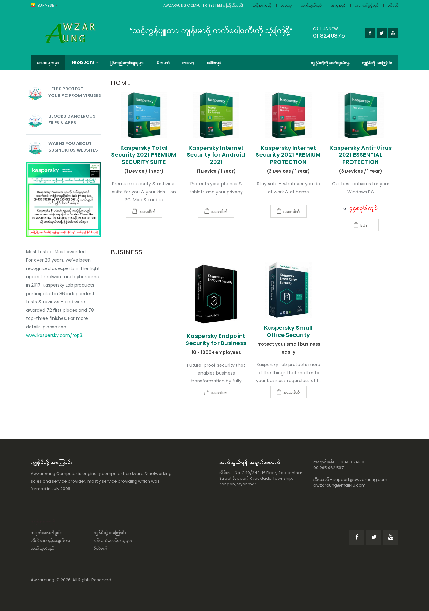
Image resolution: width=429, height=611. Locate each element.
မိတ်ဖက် (163, 62)
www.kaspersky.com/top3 (54, 335)
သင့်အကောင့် (262, 5)
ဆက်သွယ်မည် (311, 5)
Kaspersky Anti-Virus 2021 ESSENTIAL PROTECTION (360, 155)
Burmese (46, 5)
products (83, 62)
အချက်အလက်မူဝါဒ (47, 533)
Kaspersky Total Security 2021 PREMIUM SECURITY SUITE (143, 155)
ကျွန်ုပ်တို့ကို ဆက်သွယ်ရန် (330, 62)
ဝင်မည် (393, 5)
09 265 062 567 (328, 468)
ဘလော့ (286, 5)
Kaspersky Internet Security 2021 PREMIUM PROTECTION (288, 155)
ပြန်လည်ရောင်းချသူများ (127, 62)
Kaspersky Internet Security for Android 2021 (216, 155)
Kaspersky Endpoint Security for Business (216, 339)
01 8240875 (329, 36)
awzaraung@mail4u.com (339, 485)
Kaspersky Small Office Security (288, 331)
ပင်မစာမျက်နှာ (48, 62)
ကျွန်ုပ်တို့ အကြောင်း (377, 62)
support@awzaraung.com (360, 480)
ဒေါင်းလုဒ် (214, 62)
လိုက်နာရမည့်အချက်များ (51, 540)
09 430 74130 (351, 462)
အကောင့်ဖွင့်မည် (366, 5)
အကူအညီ (338, 5)
